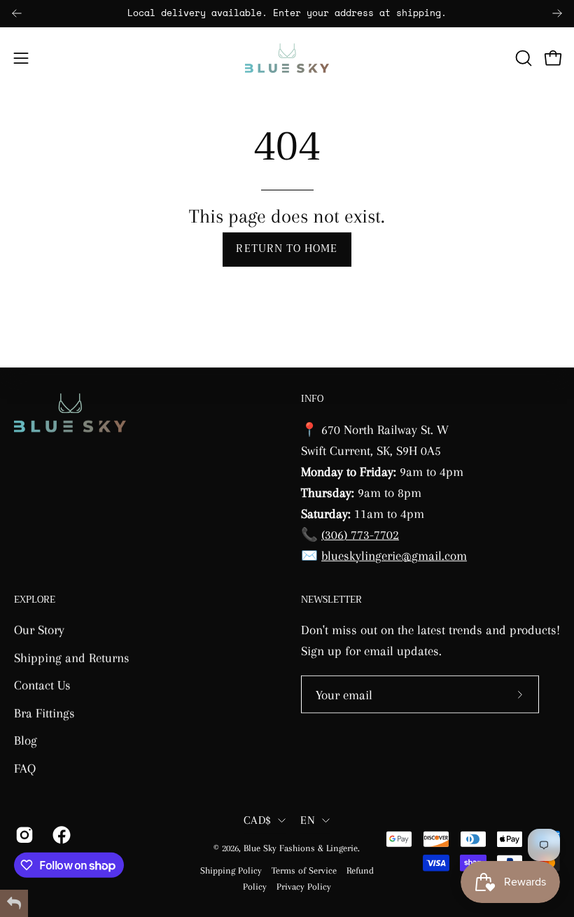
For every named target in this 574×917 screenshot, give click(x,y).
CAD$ (257, 820)
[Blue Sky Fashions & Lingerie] (287, 58)
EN (307, 820)
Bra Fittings (44, 713)
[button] (522, 58)
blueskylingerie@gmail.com (394, 554)
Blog (25, 740)
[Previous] (16, 13)
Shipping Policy (231, 870)
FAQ (25, 768)
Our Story (39, 629)
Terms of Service (304, 870)
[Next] (557, 13)
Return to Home (286, 249)
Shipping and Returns (72, 657)
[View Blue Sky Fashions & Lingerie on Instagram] (23, 834)
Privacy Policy (303, 886)
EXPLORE (34, 600)
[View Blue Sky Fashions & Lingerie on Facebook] (60, 834)
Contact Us (42, 685)
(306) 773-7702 (360, 533)
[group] (287, 13)
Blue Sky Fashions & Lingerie (301, 848)
